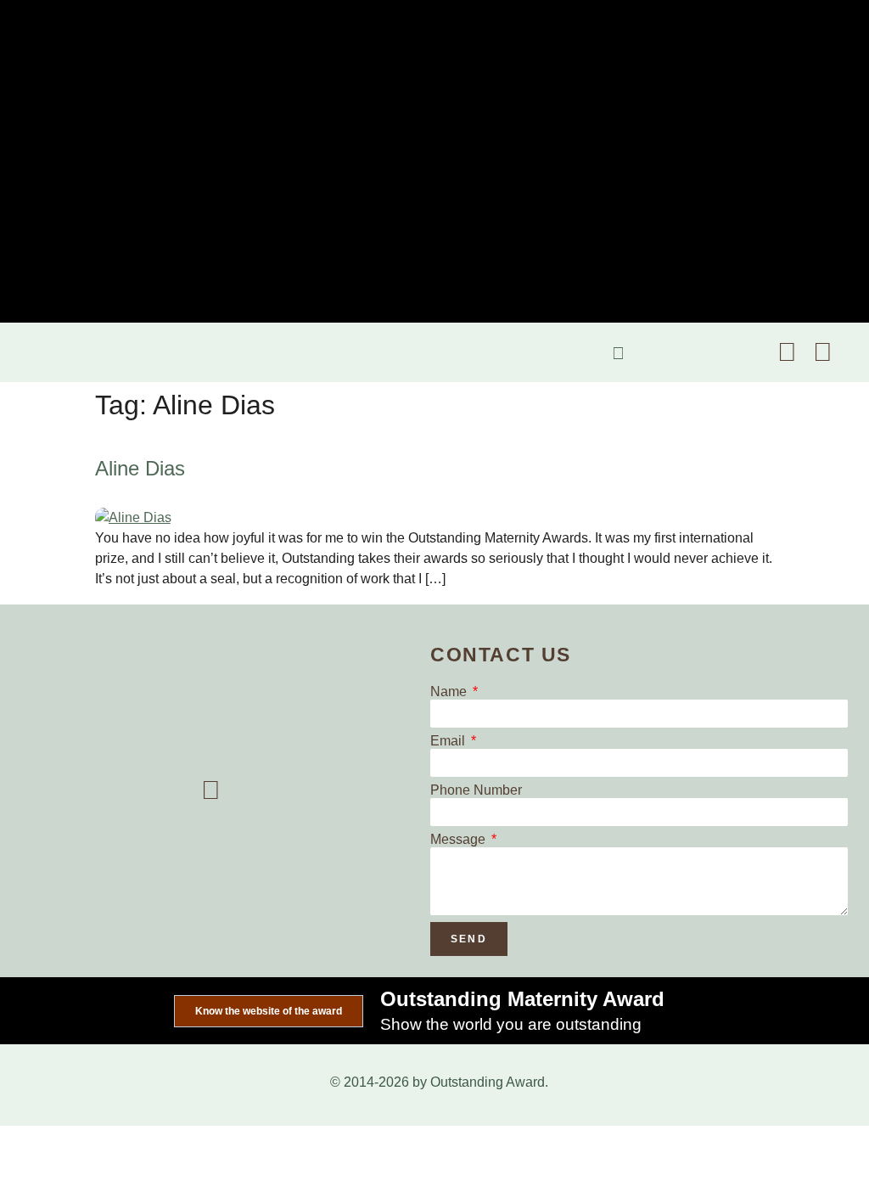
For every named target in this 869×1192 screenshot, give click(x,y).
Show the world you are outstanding (511, 1024)
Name (450, 692)
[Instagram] (822, 352)
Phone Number (476, 790)
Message (459, 839)
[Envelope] (786, 352)
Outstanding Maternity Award (522, 998)
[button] (29, 353)
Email (449, 741)
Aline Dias (140, 468)
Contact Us (500, 655)
